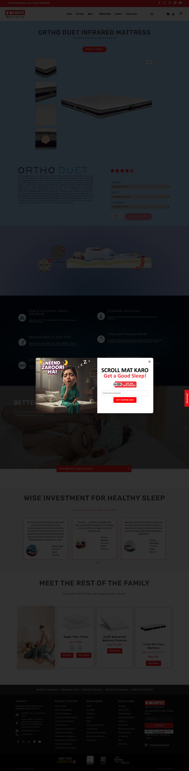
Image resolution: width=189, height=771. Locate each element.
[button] (149, 362)
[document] (94, 385)
